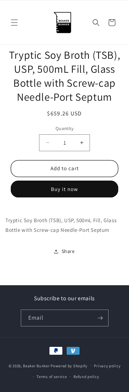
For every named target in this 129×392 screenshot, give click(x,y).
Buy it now (64, 189)
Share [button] (68, 251)
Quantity (64, 128)
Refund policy (86, 376)
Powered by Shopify (69, 365)
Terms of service (52, 376)
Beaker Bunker (36, 365)
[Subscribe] (100, 318)
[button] (14, 22)
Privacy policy (107, 365)
